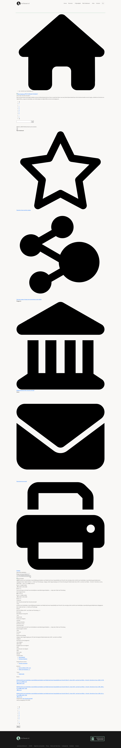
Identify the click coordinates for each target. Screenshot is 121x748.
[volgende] (19, 118)
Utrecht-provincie (23, 663)
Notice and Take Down (55, 746)
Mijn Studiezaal (86, 3)
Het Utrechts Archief (28, 698)
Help (93, 3)
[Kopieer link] (30, 576)
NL (103, 3)
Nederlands (21, 674)
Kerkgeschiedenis (23, 659)
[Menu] (17, 129)
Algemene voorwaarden (39, 746)
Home (65, 3)
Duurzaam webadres (21, 572)
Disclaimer (71, 746)
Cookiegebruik (65, 746)
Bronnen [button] (70, 3)
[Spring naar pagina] (32, 121)
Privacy (47, 746)
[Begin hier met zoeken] (61, 52)
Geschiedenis (22, 657)
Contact (98, 3)
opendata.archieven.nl (22, 746)
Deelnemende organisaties (100, 738)
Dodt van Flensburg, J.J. (24, 669)
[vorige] (19, 101)
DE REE (30, 746)
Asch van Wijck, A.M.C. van (25, 667)
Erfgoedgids (78, 3)
